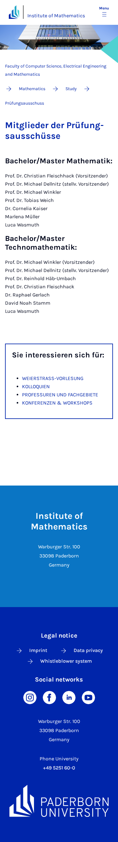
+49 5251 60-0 (59, 768)
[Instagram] (30, 697)
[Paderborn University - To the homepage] (14, 12)
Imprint (38, 650)
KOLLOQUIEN (36, 386)
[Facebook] (49, 697)
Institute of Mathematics (56, 16)
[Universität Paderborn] (59, 801)
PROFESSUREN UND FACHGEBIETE (60, 395)
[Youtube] (88, 697)
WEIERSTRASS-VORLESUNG (52, 378)
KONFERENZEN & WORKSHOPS (57, 403)
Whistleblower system (66, 661)
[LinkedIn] (69, 697)
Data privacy (88, 650)
